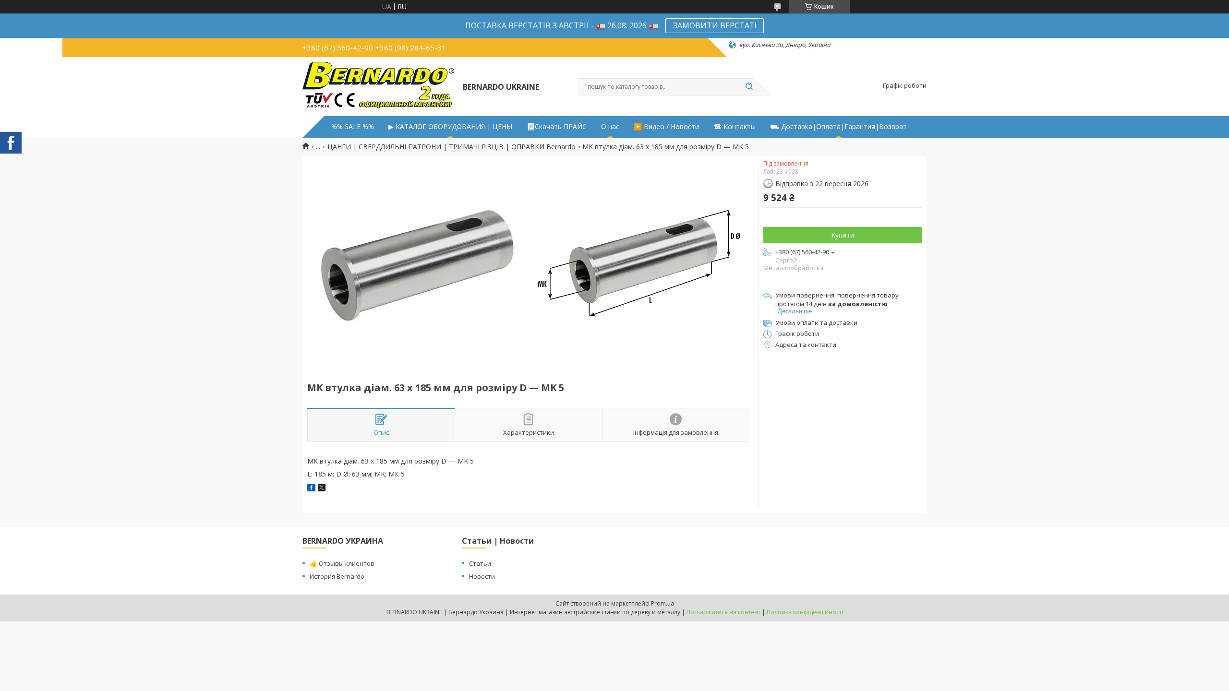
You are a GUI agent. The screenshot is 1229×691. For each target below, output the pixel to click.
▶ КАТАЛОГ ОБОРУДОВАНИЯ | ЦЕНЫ (450, 126)
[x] (321, 488)
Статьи (480, 563)
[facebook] (311, 488)
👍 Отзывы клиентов (342, 563)
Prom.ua (662, 603)
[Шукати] (749, 86)
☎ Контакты (734, 126)
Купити (842, 234)
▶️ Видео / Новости (666, 126)
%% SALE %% (352, 126)
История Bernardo (337, 576)
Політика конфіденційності (805, 612)
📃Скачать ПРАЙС (557, 126)
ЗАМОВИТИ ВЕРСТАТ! (714, 25)
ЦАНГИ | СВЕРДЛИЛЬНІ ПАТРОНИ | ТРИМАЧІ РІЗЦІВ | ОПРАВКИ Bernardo (451, 147)
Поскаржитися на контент (723, 612)
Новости (482, 576)
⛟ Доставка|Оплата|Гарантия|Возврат (838, 126)
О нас (610, 126)
